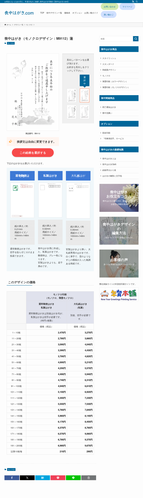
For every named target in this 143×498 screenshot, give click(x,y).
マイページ (127, 6)
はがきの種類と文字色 (112, 175)
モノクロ (11, 43)
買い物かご (109, 14)
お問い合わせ (109, 6)
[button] (11, 477)
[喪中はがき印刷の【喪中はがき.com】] (19, 13)
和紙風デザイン (109, 69)
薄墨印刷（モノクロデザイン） (116, 87)
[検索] (137, 1)
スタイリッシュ (109, 58)
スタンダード (108, 64)
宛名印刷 (106, 132)
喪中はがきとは (109, 158)
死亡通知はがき (109, 107)
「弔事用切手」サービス (113, 138)
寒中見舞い (107, 113)
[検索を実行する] (136, 38)
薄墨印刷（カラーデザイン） (115, 81)
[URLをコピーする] (88, 477)
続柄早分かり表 (109, 170)
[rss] (133, 1)
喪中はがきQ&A (109, 164)
